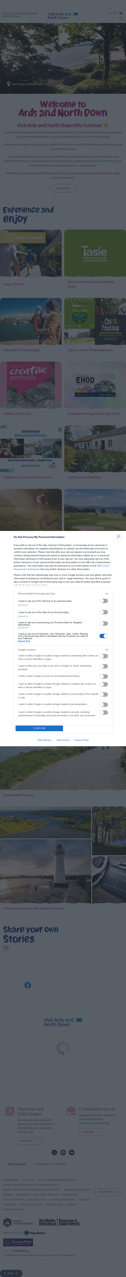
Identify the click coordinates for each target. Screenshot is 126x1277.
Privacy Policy (81, 740)
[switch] (103, 601)
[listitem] (63, 593)
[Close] (119, 537)
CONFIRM (39, 728)
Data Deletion (44, 740)
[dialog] (63, 638)
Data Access (63, 740)
